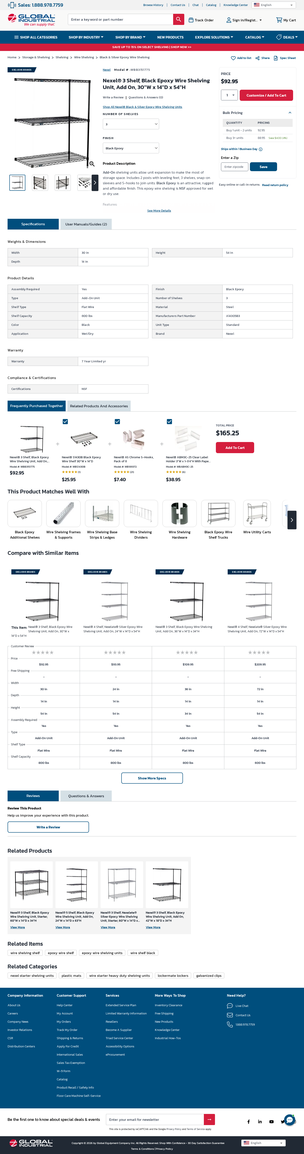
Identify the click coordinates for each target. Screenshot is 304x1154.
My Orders (64, 1021)
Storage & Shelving (36, 57)
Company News (18, 1021)
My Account (65, 1013)
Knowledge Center (236, 5)
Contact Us (178, 5)
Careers (13, 1013)
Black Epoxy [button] (115, 148)
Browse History (153, 5)
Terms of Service (196, 1129)
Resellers (112, 1021)
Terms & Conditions (143, 1149)
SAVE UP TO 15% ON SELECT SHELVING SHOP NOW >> (152, 47)
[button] (274, 5)
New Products (164, 1021)
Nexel (107, 69)
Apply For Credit (68, 1046)
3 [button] (106, 124)
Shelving (62, 57)
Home (12, 57)
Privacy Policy (173, 1129)
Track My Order (67, 1030)
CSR (10, 1038)
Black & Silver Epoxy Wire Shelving (125, 57)
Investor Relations (20, 1030)
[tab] (33, 224)
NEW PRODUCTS (170, 37)
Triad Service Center (119, 1038)
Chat (196, 5)
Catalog (211, 5)
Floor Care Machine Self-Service (79, 1095)
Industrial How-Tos (168, 1038)
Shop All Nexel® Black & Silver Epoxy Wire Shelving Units (142, 107)
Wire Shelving (84, 57)
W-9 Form (63, 1071)
